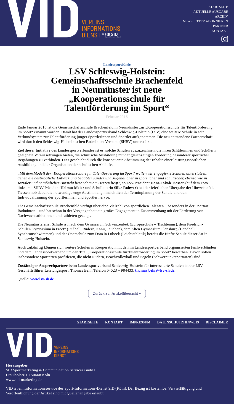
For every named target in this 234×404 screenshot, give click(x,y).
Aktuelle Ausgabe (210, 11)
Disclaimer (217, 322)
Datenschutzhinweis (178, 322)
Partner (220, 26)
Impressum (140, 322)
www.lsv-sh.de (42, 279)
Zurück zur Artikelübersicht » (117, 293)
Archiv (221, 16)
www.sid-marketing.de (24, 380)
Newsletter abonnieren (205, 21)
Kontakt (220, 31)
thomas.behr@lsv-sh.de (154, 270)
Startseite (218, 7)
